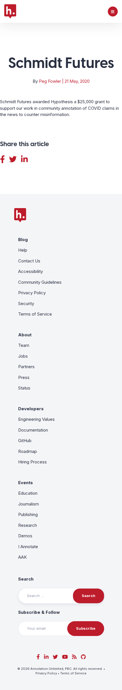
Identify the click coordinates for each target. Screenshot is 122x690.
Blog (23, 239)
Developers (31, 408)
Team (23, 345)
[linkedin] (46, 657)
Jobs (23, 356)
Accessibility (30, 271)
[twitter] (55, 657)
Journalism (28, 504)
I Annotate (28, 546)
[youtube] (65, 657)
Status (24, 388)
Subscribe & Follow (39, 612)
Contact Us (29, 261)
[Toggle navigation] (113, 11)
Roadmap (27, 451)
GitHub (24, 440)
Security (26, 303)
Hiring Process (32, 462)
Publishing (28, 514)
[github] (83, 657)
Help (22, 250)
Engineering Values (36, 419)
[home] (10, 11)
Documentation (33, 430)
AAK (22, 557)
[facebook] (38, 657)
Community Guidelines (40, 282)
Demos (25, 535)
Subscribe (85, 628)
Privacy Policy (32, 292)
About (24, 334)
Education (27, 493)
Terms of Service (35, 314)
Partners (26, 366)
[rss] (74, 657)
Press (24, 377)
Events (25, 482)
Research (27, 525)
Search (25, 579)
